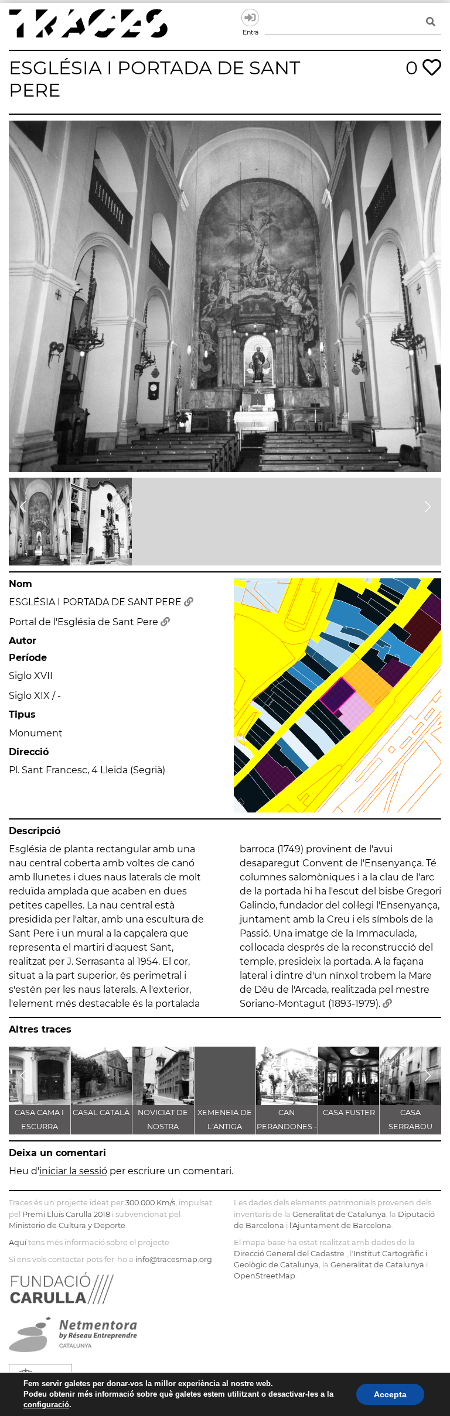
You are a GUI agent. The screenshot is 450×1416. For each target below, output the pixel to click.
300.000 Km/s (150, 1202)
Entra (250, 17)
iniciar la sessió (73, 1171)
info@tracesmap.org (173, 1259)
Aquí (17, 1242)
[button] (22, 507)
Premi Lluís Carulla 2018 (66, 1214)
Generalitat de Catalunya (339, 1214)
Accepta (390, 1394)
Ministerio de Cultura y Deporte (67, 1225)
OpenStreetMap (264, 1275)
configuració (46, 1404)
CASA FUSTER (349, 1112)
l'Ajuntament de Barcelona (340, 1225)
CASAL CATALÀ (101, 1112)
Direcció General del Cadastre (289, 1253)
